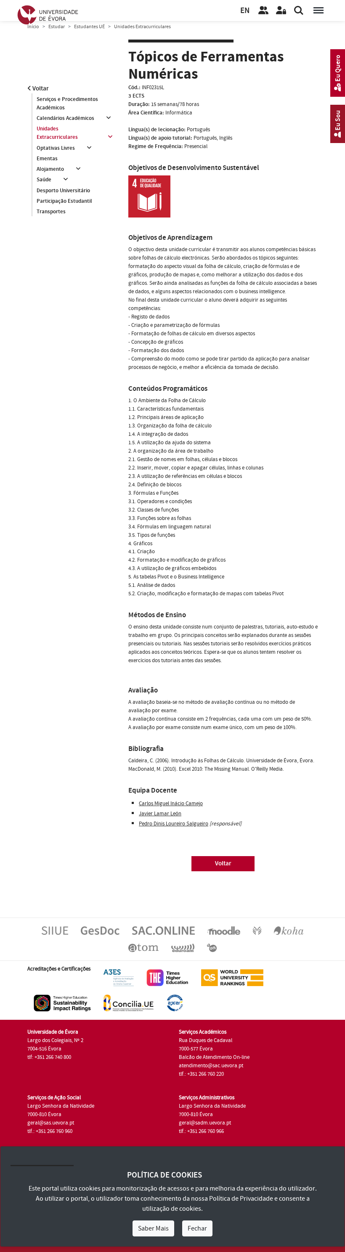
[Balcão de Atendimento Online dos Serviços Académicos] (163, 930)
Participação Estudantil (64, 201)
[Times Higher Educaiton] (167, 977)
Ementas (47, 158)
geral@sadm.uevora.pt (205, 1123)
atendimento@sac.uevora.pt (211, 1065)
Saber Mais (153, 1228)
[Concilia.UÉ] (129, 1002)
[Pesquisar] (298, 10)
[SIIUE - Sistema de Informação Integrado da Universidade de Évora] (55, 930)
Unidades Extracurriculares (57, 133)
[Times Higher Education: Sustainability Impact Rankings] (62, 1002)
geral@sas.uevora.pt (50, 1123)
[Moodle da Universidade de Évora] (223, 930)
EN (244, 10)
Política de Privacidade (241, 1198)
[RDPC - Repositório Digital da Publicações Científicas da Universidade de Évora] (257, 930)
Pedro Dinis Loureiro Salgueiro (173, 824)
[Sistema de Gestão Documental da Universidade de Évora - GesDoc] (100, 930)
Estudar (56, 27)
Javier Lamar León (160, 813)
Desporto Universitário (63, 190)
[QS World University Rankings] (232, 977)
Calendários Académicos (65, 118)
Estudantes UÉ (89, 27)
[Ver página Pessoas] (263, 10)
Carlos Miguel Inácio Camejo (171, 803)
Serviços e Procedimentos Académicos (67, 103)
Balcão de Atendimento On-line (214, 1057)
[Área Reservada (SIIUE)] (281, 10)
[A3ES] (119, 977)
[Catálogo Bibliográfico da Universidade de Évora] (288, 930)
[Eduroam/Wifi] (182, 947)
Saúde (44, 179)
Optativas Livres (56, 148)
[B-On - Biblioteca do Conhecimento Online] (212, 947)
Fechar (197, 1228)
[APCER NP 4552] (174, 1002)
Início (33, 27)
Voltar (40, 89)
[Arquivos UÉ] (143, 947)
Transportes (51, 211)
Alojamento (50, 169)
